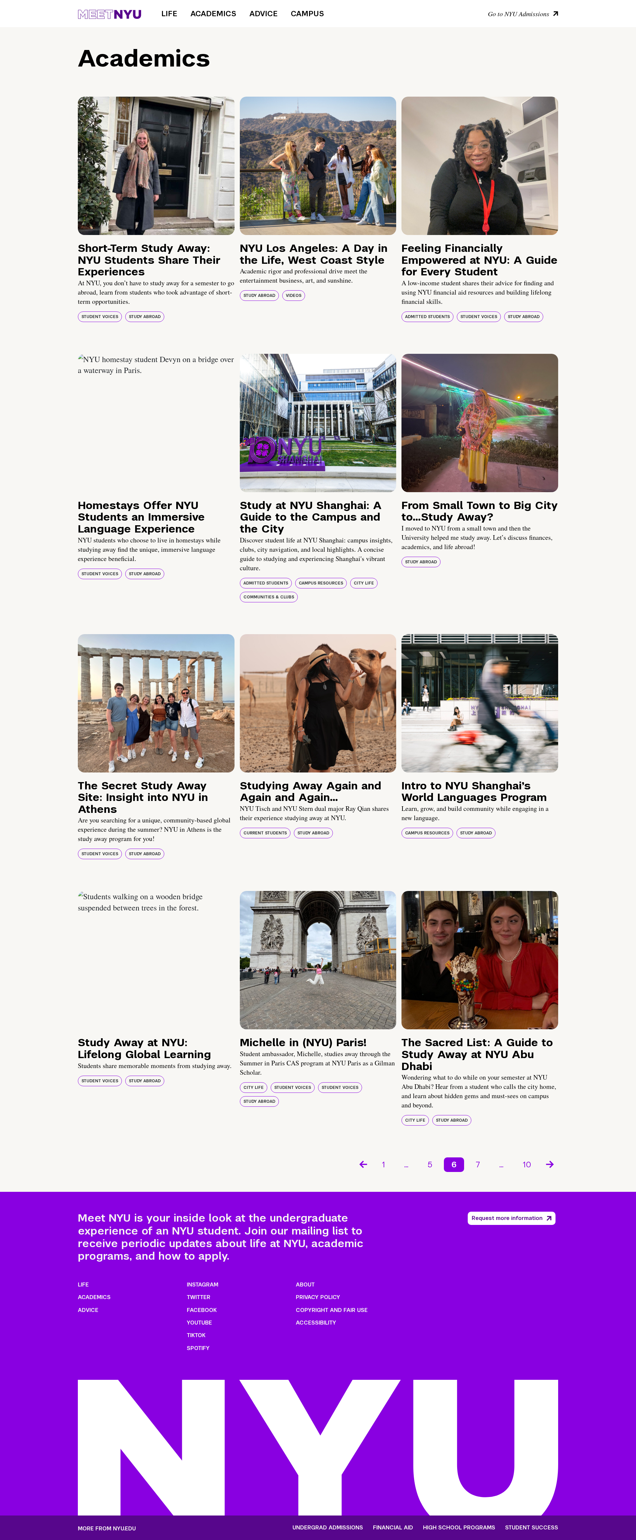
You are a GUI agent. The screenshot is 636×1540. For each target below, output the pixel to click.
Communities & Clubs (268, 597)
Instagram (202, 1284)
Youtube (199, 1322)
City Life (364, 583)
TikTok (196, 1335)
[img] (156, 166)
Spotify (198, 1348)
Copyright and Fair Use (332, 1310)
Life (169, 14)
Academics (213, 14)
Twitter (198, 1297)
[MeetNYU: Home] (109, 13)
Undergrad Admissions (327, 1527)
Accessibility (316, 1322)
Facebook (202, 1310)
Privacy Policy (318, 1297)
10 (527, 1164)
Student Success (531, 1527)
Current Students (265, 833)
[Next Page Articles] (550, 1163)
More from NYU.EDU (107, 1528)
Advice (263, 14)
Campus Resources (321, 583)
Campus (307, 14)
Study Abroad (145, 316)
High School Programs (459, 1527)
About (305, 1284)
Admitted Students (427, 316)
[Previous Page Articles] (362, 1163)
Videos (293, 295)
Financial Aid (393, 1527)
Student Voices (99, 316)
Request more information (507, 1218)
